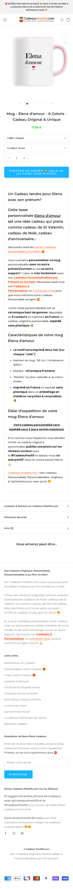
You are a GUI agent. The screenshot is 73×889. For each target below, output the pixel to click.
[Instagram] (14, 833)
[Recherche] (62, 19)
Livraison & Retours (16, 681)
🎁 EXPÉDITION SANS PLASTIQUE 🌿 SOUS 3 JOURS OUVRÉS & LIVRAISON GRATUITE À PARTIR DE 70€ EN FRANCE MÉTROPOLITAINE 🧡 (36, 6)
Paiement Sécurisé (15, 517)
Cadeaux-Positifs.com (23, 473)
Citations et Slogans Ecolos (22, 687)
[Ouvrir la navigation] (5, 19)
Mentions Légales (15, 724)
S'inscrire (18, 774)
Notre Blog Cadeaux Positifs (22, 699)
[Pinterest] (22, 833)
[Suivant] (52, 104)
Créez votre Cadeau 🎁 (20, 675)
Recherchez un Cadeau (19, 663)
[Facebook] (5, 833)
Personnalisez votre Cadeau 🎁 (25, 669)
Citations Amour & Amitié (21, 693)
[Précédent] (20, 104)
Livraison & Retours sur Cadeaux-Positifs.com (31, 506)
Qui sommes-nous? (17, 711)
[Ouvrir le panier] (68, 19)
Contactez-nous (44, 291)
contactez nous (39, 639)
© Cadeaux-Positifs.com (36, 849)
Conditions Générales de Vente (25, 718)
